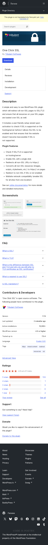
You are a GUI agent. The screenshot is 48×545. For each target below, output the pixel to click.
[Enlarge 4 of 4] (42, 222)
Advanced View (9, 358)
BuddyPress (8, 502)
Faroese (11, 513)
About (4, 450)
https (24, 346)
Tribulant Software (13, 54)
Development (10, 87)
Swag (28, 482)
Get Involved (30, 470)
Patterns (29, 463)
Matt (5, 494)
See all (43, 397)
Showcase (29, 450)
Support (8, 93)
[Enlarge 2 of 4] (42, 202)
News (4, 454)
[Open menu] (44, 3)
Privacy (5, 463)
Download (8, 60)
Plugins (28, 458)
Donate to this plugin (11, 436)
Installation (9, 81)
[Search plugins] (27, 26)
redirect (42, 346)
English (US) (41, 341)
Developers (7, 478)
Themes (28, 454)
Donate (29, 478)
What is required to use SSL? (14, 276)
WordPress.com (10, 490)
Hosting (5, 458)
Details (8, 69)
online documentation (18, 185)
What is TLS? (8, 258)
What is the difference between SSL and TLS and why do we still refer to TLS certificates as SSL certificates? (18, 267)
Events (28, 474)
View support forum (10, 415)
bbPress (7, 498)
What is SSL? (8, 251)
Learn (4, 470)
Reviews (8, 75)
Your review (7, 397)
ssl (44, 351)
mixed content (32, 346)
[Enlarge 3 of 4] (20, 214)
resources (37, 351)
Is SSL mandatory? (10, 284)
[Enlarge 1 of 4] (20, 202)
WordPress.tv (9, 482)
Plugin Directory (8, 11)
